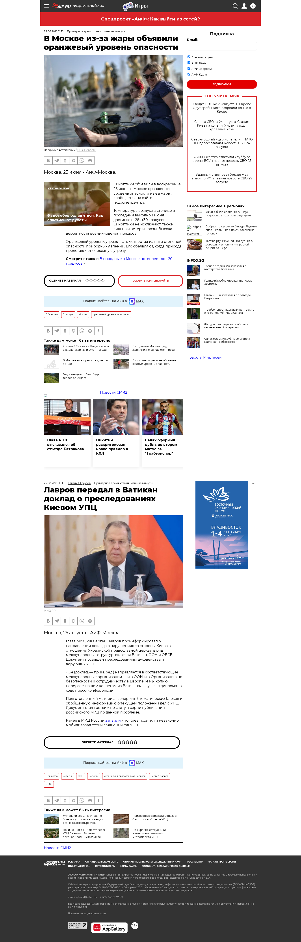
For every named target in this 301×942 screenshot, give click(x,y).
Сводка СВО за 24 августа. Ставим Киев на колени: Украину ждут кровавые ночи (221, 125)
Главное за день (202, 57)
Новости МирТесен (204, 357)
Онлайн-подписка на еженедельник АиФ (151, 861)
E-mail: (192, 40)
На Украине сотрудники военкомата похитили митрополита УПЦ (149, 833)
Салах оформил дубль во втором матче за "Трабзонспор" (227, 340)
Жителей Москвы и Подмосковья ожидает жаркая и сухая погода (86, 348)
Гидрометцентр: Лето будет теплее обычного (82, 376)
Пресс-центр (194, 861)
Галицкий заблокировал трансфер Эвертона (228, 282)
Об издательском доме (101, 861)
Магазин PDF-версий (222, 861)
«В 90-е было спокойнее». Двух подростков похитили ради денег (229, 213)
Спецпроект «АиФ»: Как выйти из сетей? (150, 19)
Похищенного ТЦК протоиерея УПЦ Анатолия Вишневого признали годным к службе (84, 833)
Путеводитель (105, 866)
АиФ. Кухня (199, 74)
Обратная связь (79, 866)
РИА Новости (86, 150)
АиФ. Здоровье (201, 68)
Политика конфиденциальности (87, 913)
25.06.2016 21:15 (53, 31)
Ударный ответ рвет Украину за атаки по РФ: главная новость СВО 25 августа (222, 178)
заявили (113, 720)
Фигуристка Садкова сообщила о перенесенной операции (227, 326)
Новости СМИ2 (113, 392)
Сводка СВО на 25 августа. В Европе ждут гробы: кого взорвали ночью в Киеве (222, 108)
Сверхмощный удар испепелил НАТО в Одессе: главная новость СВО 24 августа (222, 143)
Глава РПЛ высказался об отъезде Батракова (227, 297)
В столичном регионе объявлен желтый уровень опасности (154, 362)
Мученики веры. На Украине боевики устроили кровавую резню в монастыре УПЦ (82, 819)
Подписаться (222, 84)
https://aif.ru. (80, 906)
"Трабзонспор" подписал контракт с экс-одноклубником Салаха (229, 311)
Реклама (74, 861)
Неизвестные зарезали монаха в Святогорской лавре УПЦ (154, 817)
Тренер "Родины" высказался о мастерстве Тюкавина (225, 268)
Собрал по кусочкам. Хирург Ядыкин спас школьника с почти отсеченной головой (231, 230)
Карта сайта (128, 866)
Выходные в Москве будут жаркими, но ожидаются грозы (153, 348)
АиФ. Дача (198, 63)
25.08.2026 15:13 (54, 483)
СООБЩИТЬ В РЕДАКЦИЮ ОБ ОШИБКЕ (166, 866)
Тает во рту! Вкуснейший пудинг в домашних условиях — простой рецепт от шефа (229, 244)
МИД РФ (50, 610)
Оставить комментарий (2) (151, 280)
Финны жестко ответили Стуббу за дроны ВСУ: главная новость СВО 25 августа (222, 160)
